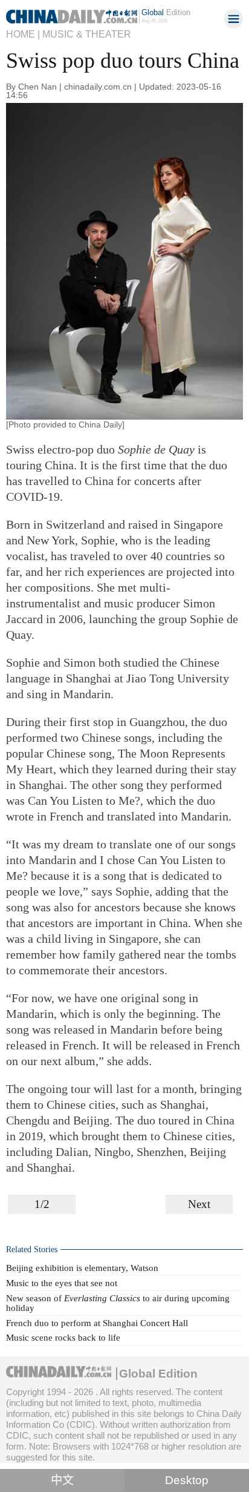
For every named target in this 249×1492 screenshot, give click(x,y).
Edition (165, 12)
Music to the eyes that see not (61, 1283)
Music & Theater (86, 33)
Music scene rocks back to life (63, 1337)
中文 (62, 1480)
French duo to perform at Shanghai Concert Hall (97, 1323)
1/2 (42, 1204)
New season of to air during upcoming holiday (118, 1303)
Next (199, 1204)
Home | (23, 33)
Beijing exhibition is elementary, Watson (82, 1268)
